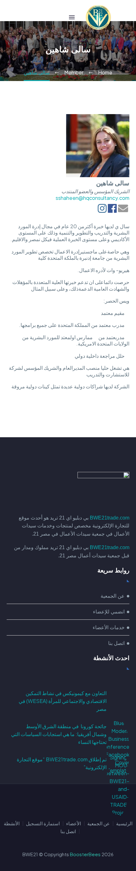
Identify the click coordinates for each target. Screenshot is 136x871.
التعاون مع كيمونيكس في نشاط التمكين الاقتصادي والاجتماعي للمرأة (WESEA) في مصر (63, 701)
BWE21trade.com (109, 517)
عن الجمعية (98, 823)
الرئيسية (124, 823)
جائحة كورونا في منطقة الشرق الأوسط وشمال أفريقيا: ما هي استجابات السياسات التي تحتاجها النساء (59, 734)
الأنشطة (12, 823)
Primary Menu (71, 17)
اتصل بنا (68, 831)
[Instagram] (59, 801)
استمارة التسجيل (43, 823)
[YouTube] (51, 801)
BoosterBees (85, 854)
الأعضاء (73, 823)
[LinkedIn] (76, 801)
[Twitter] (68, 801)
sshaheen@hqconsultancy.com (92, 198)
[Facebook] (84, 801)
